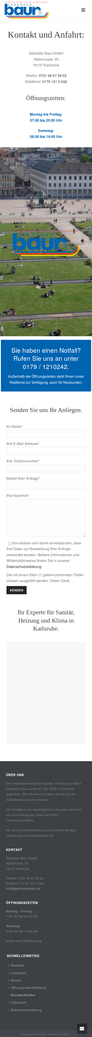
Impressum (19, 1002)
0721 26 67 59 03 (53, 75)
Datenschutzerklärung (23, 566)
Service (16, 980)
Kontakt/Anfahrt (23, 995)
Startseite (17, 965)
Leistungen (18, 973)
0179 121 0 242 (54, 81)
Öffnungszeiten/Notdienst (28, 987)
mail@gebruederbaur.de (23, 888)
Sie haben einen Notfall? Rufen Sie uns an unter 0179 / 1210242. (46, 358)
